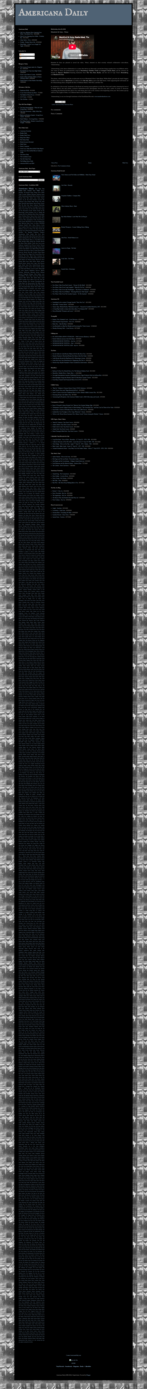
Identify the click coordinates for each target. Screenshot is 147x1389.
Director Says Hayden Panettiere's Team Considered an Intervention (70, 362)
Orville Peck (21, 1019)
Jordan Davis (36, 843)
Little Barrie (24, 906)
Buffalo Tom (31, 547)
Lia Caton (39, 897)
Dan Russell (38, 319)
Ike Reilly (42, 769)
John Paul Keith (36, 830)
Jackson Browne (38, 341)
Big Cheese (39, 517)
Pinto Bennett (38, 390)
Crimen (25, 613)
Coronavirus (24, 605)
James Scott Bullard (29, 787)
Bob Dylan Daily (24, 140)
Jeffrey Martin (36, 261)
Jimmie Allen (30, 818)
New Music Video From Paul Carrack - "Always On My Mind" (69, 285)
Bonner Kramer (41, 531)
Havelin (34, 750)
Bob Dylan (38, 217)
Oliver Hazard (38, 386)
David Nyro (24, 638)
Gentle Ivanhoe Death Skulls (25, 716)
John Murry (31, 352)
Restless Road (27, 1061)
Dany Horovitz (26, 321)
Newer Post (54, 163)
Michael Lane (37, 968)
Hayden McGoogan (23, 337)
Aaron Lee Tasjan (41, 444)
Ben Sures (42, 513)
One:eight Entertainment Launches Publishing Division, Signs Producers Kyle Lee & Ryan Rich (77, 375)
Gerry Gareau (26, 720)
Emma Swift (37, 324)
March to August (23, 370)
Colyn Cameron (22, 317)
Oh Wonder (33, 1012)
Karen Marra (35, 854)
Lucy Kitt (30, 919)
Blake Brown (29, 297)
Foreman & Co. (32, 702)
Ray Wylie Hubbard (23, 1055)
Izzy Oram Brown (38, 772)
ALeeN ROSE (22, 444)
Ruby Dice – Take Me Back (60, 324)
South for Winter (28, 228)
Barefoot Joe (22, 508)
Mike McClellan (30, 977)
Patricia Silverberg (40, 1024)
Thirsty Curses (39, 430)
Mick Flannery (41, 970)
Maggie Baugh (34, 930)
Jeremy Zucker (35, 807)
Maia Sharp (21, 934)
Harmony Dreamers (36, 747)
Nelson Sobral (22, 382)
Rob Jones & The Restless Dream (26, 1073)
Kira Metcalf (31, 359)
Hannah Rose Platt (24, 198)
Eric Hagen (29, 254)
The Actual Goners (23, 415)
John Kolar (34, 828)
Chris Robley (26, 248)
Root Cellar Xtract (27, 1090)
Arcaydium (21, 493)
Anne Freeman (25, 488)
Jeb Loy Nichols (31, 796)
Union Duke (25, 437)
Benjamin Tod (22, 515)
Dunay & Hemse (33, 662)
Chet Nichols (25, 310)
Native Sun (36, 997)
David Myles (41, 250)
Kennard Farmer (27, 870)
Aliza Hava (34, 462)
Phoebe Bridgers (37, 1039)
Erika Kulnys (29, 683)
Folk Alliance (25, 328)
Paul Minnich (32, 1030)
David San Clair (37, 638)
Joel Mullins (39, 823)
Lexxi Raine (27, 897)
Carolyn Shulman (31, 304)
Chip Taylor (31, 310)
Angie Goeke (41, 484)
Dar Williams (28, 625)
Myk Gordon (22, 992)
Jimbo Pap (24, 818)
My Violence (41, 990)
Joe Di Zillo (30, 821)
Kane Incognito (22, 355)
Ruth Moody (41, 1100)
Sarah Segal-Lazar (40, 399)
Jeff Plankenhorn (35, 798)
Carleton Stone (37, 560)
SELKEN (33, 1106)
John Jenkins (29, 828)
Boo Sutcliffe (37, 241)
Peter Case (38, 214)
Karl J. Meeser (22, 856)
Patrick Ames (22, 1026)
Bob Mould (28, 529)
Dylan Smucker (40, 665)
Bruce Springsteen (28, 219)
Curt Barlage (36, 614)
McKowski (26, 272)
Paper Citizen (25, 388)
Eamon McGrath (22, 667)
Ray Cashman (41, 1053)
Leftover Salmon (29, 363)
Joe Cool (25, 821)
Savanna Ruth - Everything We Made (62, 512)
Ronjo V (21, 1088)
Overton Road (38, 1019)
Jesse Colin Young (34, 346)
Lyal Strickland (29, 925)
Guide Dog (24, 740)
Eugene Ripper (32, 687)
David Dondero (25, 634)
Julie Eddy (39, 848)
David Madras (38, 636)
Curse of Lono (29, 614)
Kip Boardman (41, 874)
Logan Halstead (37, 912)
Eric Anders (35, 682)
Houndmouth (38, 763)
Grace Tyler (41, 729)
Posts (22, 54)
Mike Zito (29, 979)
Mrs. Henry (32, 986)
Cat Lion (20, 566)
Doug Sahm (39, 658)
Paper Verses (21, 1024)
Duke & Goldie (22, 324)
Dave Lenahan (41, 631)
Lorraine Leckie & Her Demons (35, 916)
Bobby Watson (28, 531)
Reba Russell (38, 1055)
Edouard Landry (29, 669)
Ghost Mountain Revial (38, 721)
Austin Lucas (29, 500)
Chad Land (27, 567)
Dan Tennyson (29, 620)
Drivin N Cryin (25, 662)
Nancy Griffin (37, 992)
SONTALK (42, 1106)
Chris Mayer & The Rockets (26, 586)
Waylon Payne (28, 439)
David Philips (31, 638)
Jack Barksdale (41, 774)
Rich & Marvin (38, 1062)
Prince (20, 1046)
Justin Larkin (40, 850)
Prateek (24, 391)
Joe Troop (27, 823)
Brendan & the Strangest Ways (37, 299)
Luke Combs (25, 921)
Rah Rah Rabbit (31, 1052)
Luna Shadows (22, 925)
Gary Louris (24, 712)
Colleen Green (41, 315)
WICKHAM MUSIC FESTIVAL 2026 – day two (65, 345)
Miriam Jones (26, 981)
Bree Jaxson (37, 538)
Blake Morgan (22, 241)
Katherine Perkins (40, 859)
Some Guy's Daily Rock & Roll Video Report (31, 148)
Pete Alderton (33, 1035)
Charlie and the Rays (36, 308)
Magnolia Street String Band (25, 932)
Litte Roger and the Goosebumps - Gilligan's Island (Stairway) (68, 461)
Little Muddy (26, 268)
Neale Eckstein (22, 999)
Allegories (24, 464)
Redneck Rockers (40, 1059)
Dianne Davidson (36, 653)
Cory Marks (33, 248)
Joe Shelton (40, 821)
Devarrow (42, 651)
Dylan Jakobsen (37, 663)
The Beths (25, 417)
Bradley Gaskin (30, 537)
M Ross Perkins (29, 203)
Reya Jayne (33, 1061)
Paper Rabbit (41, 1023)
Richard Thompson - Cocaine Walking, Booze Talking (75, 227)
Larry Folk (21, 885)
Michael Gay (25, 966)
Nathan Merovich (40, 995)
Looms (32, 268)
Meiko (43, 961)
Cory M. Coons (36, 317)
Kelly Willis (26, 868)
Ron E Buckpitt (26, 1086)
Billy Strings (35, 201)
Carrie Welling (31, 562)
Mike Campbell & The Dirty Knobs (30, 375)
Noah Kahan (24, 1006)
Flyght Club (33, 700)
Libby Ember (38, 899)
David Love (31, 636)
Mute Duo (25, 990)
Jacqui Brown (41, 778)
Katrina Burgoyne (32, 357)
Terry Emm (36, 413)
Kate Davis (25, 857)
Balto (32, 295)
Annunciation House (23, 489)
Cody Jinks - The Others (67, 258)
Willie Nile (25, 440)
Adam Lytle (38, 451)
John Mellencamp (40, 221)
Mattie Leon (26, 957)
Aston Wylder (22, 498)
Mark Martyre (41, 943)
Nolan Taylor (41, 384)
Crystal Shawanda (40, 613)
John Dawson (41, 263)
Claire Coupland (22, 595)
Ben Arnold (26, 513)
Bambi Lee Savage (35, 506)
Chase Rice (24, 575)
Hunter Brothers (31, 765)
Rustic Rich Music (27, 1100)
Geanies (35, 714)
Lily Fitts (21, 268)
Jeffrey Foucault (22, 799)
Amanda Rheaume (25, 468)
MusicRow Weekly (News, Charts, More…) (64, 373)
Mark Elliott (41, 941)
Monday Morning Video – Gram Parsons (63, 328)
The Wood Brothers (31, 430)
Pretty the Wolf (40, 1044)
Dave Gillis (36, 629)
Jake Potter (21, 783)
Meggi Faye (38, 961)
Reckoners (21, 395)
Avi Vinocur (30, 502)
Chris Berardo (33, 578)
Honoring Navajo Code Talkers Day (62, 395)
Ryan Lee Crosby (30, 227)
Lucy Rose (29, 366)
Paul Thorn (32, 388)
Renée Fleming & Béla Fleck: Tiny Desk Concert (65, 431)
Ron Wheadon (41, 1086)
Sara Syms (39, 1115)
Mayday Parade (36, 959)
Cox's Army (29, 609)
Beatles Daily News (25, 135)
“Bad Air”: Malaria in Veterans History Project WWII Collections (69, 388)
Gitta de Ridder (41, 723)
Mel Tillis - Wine (57, 480)
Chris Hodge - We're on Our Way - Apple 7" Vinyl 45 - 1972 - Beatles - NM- (72, 444)
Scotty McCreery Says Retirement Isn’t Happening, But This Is (69, 360)
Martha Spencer (22, 946)
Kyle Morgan (32, 879)
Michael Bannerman (27, 964)
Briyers (35, 542)
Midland (38, 972)
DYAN (29, 616)
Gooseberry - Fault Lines (59, 510)
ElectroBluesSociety (40, 671)
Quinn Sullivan (37, 1046)
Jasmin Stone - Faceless (59, 517)
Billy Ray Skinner (27, 520)
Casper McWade (25, 564)
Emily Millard (28, 680)
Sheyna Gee (25, 406)
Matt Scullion (22, 955)
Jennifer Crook (25, 803)
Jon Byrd (30, 834)
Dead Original (25, 642)
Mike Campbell (38, 974)
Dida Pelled (42, 323)
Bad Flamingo (36, 504)
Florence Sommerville (26, 700)
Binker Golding (35, 520)
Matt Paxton (36, 954)
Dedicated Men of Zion (34, 323)
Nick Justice (24, 384)
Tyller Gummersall (23, 196)
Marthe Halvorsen (29, 948)
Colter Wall (38, 600)
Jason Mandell (32, 792)
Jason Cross (36, 790)
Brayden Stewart (31, 538)
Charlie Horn (32, 569)
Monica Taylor (22, 984)
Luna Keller (41, 923)
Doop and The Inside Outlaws (29, 658)
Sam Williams (33, 399)
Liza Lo (36, 212)
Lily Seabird (33, 903)
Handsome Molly (24, 90)
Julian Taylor (41, 198)
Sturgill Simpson (26, 411)
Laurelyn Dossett (37, 888)
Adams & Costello (40, 290)
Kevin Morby (39, 357)
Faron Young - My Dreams (60, 478)
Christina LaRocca (35, 591)
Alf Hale (30, 459)
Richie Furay (26, 1068)
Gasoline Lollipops (37, 712)
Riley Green (24, 1070)
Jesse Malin (41, 346)
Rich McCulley (33, 1064)
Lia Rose (36, 223)
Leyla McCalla (34, 897)
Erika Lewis (35, 683)
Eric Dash (40, 682)
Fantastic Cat (22, 694)
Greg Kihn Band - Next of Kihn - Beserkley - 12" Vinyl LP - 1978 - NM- (71, 439)
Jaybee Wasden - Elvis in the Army (61, 456)
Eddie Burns (41, 667)
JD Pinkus (25, 774)
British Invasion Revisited (26, 142)
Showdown (38, 406)
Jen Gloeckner (32, 801)
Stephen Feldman (29, 410)
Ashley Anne (27, 295)
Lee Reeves (41, 894)
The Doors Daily (24, 154)
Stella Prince (21, 410)
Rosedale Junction (30, 1093)
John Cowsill (27, 827)
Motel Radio (26, 986)
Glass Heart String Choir (24, 725)
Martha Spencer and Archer (33, 946)
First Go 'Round (28, 698)
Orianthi (31, 1017)
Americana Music (68, 104)
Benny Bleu (28, 515)
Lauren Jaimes (34, 890)
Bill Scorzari (41, 239)
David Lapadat (25, 636)
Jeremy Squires (26, 263)
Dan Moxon (27, 250)
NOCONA (41, 223)
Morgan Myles (37, 984)
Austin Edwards (41, 498)
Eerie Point (36, 669)
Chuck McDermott (40, 314)
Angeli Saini (35, 484)
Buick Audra (38, 547)
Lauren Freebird (26, 890)
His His (33, 760)
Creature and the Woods (38, 611)
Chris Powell (32, 587)
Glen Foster (32, 725)
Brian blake (34, 540)
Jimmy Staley (25, 819)
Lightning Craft (24, 901)
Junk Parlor (24, 850)
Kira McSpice (22, 876)
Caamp (39, 553)
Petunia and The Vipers (28, 390)
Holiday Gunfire (27, 339)
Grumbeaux (38, 738)
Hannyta (39, 745)
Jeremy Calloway (34, 805)
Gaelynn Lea (21, 709)
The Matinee (39, 424)
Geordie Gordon (35, 718)
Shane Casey (33, 1133)
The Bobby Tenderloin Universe (35, 417)
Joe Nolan (30, 350)
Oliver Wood (28, 1015)
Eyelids (38, 691)
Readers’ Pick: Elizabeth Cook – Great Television (65, 319)
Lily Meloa (26, 903)
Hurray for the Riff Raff (34, 767)
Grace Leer (24, 334)
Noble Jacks (21, 1008)
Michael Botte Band (36, 964)
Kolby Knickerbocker (29, 876)
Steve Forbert (36, 410)
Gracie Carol (21, 731)
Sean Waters (21, 1129)
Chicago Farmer (37, 247)
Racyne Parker (22, 1052)
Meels (26, 961)
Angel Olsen (21, 484)
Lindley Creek (34, 905)
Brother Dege (25, 546)
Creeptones (21, 613)
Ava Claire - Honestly (66, 185)
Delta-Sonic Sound (40, 647)
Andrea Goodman (30, 477)
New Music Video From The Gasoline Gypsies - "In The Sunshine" (70, 294)
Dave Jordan (27, 631)
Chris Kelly (34, 584)
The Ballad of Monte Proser (27, 95)
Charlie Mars (38, 569)
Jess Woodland (25, 810)
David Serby (26, 323)
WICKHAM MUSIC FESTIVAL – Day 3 (63, 343)
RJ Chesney (35, 391)
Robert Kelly (25, 1079)
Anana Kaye (33, 475)
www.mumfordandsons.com (102, 96)
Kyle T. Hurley (33, 361)
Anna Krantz (38, 294)
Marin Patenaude (33, 939)
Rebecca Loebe (40, 225)
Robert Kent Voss (32, 1079)
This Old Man (23, 99)
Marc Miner (39, 936)
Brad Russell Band (40, 535)
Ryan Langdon (22, 227)
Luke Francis (41, 366)
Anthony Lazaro (22, 491)
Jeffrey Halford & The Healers (34, 799)
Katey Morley (33, 355)
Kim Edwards (34, 872)
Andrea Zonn (37, 477)
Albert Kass (24, 455)
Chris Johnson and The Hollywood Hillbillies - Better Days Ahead (78, 175)
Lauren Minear (41, 890)
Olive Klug (41, 1013)
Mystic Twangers (29, 992)
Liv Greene (25, 910)
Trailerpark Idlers (22, 433)
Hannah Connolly (26, 745)
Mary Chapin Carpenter (35, 950)
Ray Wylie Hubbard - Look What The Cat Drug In (74, 216)
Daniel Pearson (37, 622)
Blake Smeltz (29, 241)
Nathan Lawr (40, 274)
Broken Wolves (33, 544)
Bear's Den (32, 217)
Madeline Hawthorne (32, 928)
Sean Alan (35, 1126)
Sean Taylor (26, 401)
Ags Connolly (31, 453)
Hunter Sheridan (25, 767)
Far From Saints (29, 694)
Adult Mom (24, 453)
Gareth (33, 330)
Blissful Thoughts (23, 526)
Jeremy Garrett (22, 807)
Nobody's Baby (28, 1008)
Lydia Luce (36, 925)
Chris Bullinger (37, 310)
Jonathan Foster (36, 839)
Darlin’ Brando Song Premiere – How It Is (63, 321)
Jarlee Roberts (30, 790)
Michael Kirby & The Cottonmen (26, 968)
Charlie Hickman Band (24, 569)
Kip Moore (25, 359)
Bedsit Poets (31, 511)
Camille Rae (41, 557)
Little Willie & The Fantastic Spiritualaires (32, 908)
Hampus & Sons (30, 743)
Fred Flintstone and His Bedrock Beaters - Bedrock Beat (67, 463)
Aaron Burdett (38, 288)
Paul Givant (31, 1028)
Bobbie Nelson (22, 531)
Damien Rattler (41, 616)
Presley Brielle (33, 1044)
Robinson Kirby (37, 1082)
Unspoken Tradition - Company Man (70, 195)
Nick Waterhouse (27, 1004)
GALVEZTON (34, 707)
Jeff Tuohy (42, 798)
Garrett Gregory (32, 711)
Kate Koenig (31, 857)
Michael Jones (32, 966)
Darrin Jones (35, 627)
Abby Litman (41, 448)
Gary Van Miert (29, 257)
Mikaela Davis (31, 974)
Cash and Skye (38, 304)
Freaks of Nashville (40, 703)
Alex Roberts (32, 457)
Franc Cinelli (25, 703)
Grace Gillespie (22, 729)
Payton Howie (22, 1033)
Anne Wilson (33, 488)
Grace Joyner (29, 729)
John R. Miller (38, 352)
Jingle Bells (31, 819)
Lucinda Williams (26, 194)
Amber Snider (33, 468)
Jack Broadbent (29, 776)
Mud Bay (21, 988)
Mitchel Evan (28, 983)
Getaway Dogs (41, 720)
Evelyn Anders (25, 689)
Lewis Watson (22, 897)
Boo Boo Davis (35, 533)
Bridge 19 (39, 540)
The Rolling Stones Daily (26, 161)
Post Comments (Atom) (64, 166)
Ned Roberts (28, 999)
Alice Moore (41, 459)
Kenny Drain (34, 870)
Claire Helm (30, 595)
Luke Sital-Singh (38, 921)
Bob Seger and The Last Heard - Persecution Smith (66, 459)
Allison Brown (29, 464)
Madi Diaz (21, 930)
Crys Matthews (31, 613)
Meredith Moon (32, 963)
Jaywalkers (39, 794)
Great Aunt (42, 334)
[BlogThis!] (58, 102)
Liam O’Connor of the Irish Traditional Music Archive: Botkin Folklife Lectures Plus (74, 392)
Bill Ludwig (24, 518)
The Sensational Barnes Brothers (27, 428)
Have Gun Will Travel (27, 750)
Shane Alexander (26, 1133)
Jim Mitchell (34, 816)
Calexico (23, 555)
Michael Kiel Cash (40, 966)
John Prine (35, 208)
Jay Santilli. (33, 794)
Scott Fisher (21, 401)
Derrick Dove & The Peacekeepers (26, 651)
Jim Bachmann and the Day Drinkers (32, 814)
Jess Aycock (33, 809)
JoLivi (41, 819)
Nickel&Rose (22, 275)
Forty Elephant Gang (32, 328)
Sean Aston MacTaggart (28, 1128)
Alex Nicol (38, 234)
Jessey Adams (26, 812)
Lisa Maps (39, 905)
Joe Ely (31, 208)
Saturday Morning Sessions (28, 1122)
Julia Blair (31, 353)
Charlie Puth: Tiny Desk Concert (61, 429)
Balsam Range (22, 239)
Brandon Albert (37, 537)
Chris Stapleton (22, 314)
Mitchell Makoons (34, 377)
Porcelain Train (35, 1042)
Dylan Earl (24, 663)
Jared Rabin (24, 790)
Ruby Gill (33, 1099)
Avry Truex (36, 502)
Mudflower (26, 988)
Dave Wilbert (22, 633)
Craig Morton (22, 611)
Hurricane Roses (35, 339)
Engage (30, 682)
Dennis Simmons (35, 649)
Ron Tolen (38, 189)
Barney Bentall (36, 295)
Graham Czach (32, 731)
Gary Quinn (29, 712)
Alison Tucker (28, 462)
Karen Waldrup (41, 854)
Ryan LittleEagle (40, 1102)
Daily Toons (23, 144)
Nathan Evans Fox (37, 379)
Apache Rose (29, 491)
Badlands (42, 504)
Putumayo (31, 1046)
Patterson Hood (37, 1026)
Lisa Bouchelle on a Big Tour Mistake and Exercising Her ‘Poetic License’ (71, 326)
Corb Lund (24, 604)
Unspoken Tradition (38, 232)
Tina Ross (42, 431)
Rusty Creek (41, 277)
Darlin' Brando (41, 625)
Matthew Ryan (37, 373)
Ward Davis (21, 439)
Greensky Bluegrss (26, 734)
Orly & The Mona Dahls (39, 1017)
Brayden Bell (24, 538)
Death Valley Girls (36, 644)
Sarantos (40, 1120)
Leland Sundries (29, 212)
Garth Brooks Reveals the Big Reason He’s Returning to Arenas (69, 358)
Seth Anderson (39, 401)
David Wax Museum (27, 640)
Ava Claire (24, 502)
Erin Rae (30, 326)
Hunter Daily (38, 765)
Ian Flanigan (24, 769)
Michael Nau (26, 970)
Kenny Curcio (28, 266)
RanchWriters (21, 1053)
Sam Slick (25, 1113)
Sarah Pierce (32, 1119)
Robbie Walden (37, 1073)
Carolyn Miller (24, 562)
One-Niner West (22, 1017)
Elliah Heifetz (35, 674)
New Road (42, 1001)
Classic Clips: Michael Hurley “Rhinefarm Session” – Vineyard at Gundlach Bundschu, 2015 (76, 307)
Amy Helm (39, 473)
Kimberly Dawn (41, 872)
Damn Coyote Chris (23, 618)
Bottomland (29, 535)
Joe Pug (35, 821)
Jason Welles (39, 792)
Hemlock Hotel (36, 756)
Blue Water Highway (36, 297)
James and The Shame (39, 787)
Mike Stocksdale (22, 979)
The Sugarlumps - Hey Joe (59, 495)
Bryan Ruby (39, 301)
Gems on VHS (41, 714)
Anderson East (22, 477)
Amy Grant (33, 473)
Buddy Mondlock (23, 547)
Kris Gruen (21, 877)
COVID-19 (24, 303)
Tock (43, 285)
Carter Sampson (38, 562)
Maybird (30, 959)
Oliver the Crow (35, 1015)
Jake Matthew (36, 781)
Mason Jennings (28, 952)
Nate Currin (32, 993)
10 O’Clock (23, 97)
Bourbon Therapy (26, 299)
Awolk (41, 502)
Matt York (28, 955)
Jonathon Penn (26, 841)
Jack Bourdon (22, 776)
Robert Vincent (24, 1082)
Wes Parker (34, 439)
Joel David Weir (32, 823)
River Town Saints (27, 395)
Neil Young (24, 381)
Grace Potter (25, 208)
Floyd (35, 256)
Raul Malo (27, 1053)
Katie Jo (26, 865)
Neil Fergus (33, 999)
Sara (35, 1115)
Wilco (36, 286)
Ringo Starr (30, 1070)
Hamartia (24, 743)
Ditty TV (34, 654)
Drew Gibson (33, 660)
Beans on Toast (34, 239)
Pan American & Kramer (32, 1023)
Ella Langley (39, 673)
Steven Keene (37, 203)
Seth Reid (24, 402)
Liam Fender (32, 899)
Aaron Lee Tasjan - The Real (68, 248)
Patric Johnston (32, 1024)
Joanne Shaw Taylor (37, 348)
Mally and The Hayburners (38, 934)
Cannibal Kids (29, 558)
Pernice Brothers (26, 1035)
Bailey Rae (27, 506)
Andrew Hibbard (30, 480)
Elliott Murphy (30, 324)
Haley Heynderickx (36, 741)
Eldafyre (26, 671)
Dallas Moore (32, 319)
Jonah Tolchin (32, 210)
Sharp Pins (29, 1137)
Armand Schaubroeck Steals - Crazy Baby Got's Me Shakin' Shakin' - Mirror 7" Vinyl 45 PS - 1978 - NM (80, 448)
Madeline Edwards (23, 928)
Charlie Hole (21, 308)
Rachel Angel (41, 391)
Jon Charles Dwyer (36, 834)
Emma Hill (25, 221)
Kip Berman (34, 874)
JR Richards (35, 774)
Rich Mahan (26, 1064)
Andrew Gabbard (22, 480)
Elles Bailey (25, 674)
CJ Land (30, 551)
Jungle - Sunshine (57, 508)
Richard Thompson (29, 1066)
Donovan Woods (23, 252)
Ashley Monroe (33, 497)
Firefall (20, 328)
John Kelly (21, 352)
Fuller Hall (24, 707)
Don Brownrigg (30, 656)
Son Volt (39, 279)
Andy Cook (26, 294)
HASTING (42, 740)
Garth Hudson (39, 711)
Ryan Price (21, 1104)
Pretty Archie (29, 391)
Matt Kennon (31, 373)
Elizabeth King (31, 673)
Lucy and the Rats (37, 919)
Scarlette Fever (26, 279)
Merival (39, 963)
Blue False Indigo (37, 526)
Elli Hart (30, 674)
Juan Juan (26, 847)
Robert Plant (21, 1080)
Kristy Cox (41, 877)
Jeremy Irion (28, 807)
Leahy (30, 894)
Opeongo (28, 1017)
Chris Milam (26, 587)
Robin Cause (31, 1082)
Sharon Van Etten (22, 1137)
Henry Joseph (34, 758)
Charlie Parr (22, 247)
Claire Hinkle (37, 595)
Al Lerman (37, 453)
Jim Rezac (40, 816)
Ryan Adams (28, 1102)
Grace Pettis (36, 729)
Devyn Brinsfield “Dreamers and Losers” (63, 311)
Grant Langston (22, 732)
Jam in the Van (41, 783)
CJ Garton (25, 551)
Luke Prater (30, 921)
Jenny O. (37, 803)
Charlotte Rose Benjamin (35, 573)
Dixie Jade (39, 654)
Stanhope (40, 408)
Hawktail (39, 750)
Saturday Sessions (40, 1122)
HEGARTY (21, 741)
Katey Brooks (26, 859)
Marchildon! (35, 937)
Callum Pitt (28, 555)
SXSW (20, 279)
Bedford (42, 509)
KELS (29, 852)
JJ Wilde (27, 341)
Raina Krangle (40, 1052)
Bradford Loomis (22, 537)
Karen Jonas (29, 854)
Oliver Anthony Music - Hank (69, 206)
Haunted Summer (40, 335)
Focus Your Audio (40, 700)
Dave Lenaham (34, 631)
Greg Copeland (41, 734)
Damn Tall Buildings (32, 618)
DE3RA (26, 616)
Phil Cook (38, 1037)
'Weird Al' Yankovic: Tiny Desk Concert (63, 422)
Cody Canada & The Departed (31, 315)
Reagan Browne (31, 1055)
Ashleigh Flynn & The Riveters (30, 237)
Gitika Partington (35, 332)
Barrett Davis (29, 508)
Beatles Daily (23, 133)
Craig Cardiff (41, 609)
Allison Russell (29, 292)
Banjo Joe (42, 506)
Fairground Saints (32, 693)
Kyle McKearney (25, 361)
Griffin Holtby (31, 738)
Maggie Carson (41, 930)
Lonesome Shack (22, 366)
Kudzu (42, 266)
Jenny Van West (26, 805)
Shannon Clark (41, 1135)
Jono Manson (27, 843)
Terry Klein (41, 413)
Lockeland (31, 912)
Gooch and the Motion (39, 727)
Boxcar (34, 535)
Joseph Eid (41, 843)
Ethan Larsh (26, 687)
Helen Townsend (22, 756)
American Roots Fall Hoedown (33, 470)
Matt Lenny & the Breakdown (25, 954)
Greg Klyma (27, 335)
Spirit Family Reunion (32, 408)
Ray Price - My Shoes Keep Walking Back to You (65, 482)
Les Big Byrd (35, 896)
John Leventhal (41, 828)
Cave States (31, 566)
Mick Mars (21, 972)
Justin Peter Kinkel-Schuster (33, 265)
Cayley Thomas (40, 245)
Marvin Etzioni (27, 372)
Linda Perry (27, 905)
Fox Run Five (39, 702)
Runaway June (35, 397)
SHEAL (37, 1106)
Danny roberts (22, 625)
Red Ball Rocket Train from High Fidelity (30, 71)
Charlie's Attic (25, 573)
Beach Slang (27, 509)
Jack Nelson (36, 776)
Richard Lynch (22, 1066)
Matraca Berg (35, 952)
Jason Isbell (29, 261)
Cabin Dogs (29, 303)
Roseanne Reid (22, 1093)
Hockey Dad (38, 760)
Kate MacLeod (22, 223)
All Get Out (39, 462)
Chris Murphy (35, 312)
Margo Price (37, 192)
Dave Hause (41, 629)
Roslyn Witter (33, 1095)
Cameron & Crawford (35, 555)
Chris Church (28, 580)
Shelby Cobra (35, 1137)
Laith (23, 883)
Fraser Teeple (22, 330)
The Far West (36, 421)
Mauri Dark (32, 957)
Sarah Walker (27, 1120)
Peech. (37, 1033)
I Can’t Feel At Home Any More (28, 92)
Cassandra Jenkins (40, 564)
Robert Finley (25, 1077)
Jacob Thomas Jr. (29, 778)
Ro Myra (38, 1071)
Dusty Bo (39, 662)
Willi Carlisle (41, 286)
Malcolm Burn (28, 934)
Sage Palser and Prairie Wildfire (26, 1108)
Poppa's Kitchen (27, 1042)
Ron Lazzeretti (34, 1086)
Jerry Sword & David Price (25, 809)
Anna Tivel (36, 486)
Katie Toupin (24, 357)
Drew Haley (39, 660)
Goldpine (32, 727)
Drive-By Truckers (32, 252)
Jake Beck (21, 781)
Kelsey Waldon (33, 868)
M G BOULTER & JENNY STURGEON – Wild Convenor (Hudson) (71, 336)
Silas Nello (31, 1139)
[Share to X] (60, 102)
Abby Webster (22, 450)
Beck (39, 509)
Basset (27, 239)
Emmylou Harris (25, 682)
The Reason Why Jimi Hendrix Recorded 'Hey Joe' (65, 497)
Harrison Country (26, 749)
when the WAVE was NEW (27, 163)
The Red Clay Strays (27, 205)
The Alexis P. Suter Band (34, 415)
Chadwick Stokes (33, 567)
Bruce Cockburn (32, 301)
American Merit (22, 470)
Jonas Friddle (37, 837)
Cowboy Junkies (22, 609)
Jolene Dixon (24, 834)
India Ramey (22, 259)
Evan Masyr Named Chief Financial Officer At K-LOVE (67, 379)
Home (89, 163)
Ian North (42, 257)
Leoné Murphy (28, 896)
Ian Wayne (37, 769)
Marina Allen (41, 939)
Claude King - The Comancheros (61, 474)
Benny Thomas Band (37, 515)
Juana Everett (32, 847)
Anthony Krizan (41, 489)
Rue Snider (34, 277)
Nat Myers (30, 379)
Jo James (37, 819)
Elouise (26, 676)
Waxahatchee (22, 234)
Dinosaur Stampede (28, 654)
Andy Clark (35, 482)
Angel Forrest (41, 482)
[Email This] (56, 102)
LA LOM (23, 881)
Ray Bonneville (34, 1053)
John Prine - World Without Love (69, 237)
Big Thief (23, 297)
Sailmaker (35, 1108)
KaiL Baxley (38, 852)
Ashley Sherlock (40, 497)
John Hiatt (23, 828)
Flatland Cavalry (36, 698)
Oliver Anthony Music (30, 386)
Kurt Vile (21, 879)
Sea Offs (31, 1126)
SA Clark (28, 1106)
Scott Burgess (35, 1124)
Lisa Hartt (35, 364)
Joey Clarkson (34, 825)
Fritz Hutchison (38, 705)
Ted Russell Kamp (28, 192)
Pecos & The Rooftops (30, 1033)
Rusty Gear (41, 397)
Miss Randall (41, 981)
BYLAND (24, 504)
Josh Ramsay (41, 845)
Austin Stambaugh (36, 500)
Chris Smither (41, 312)
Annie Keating (41, 488)
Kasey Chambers (37, 856)
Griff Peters (25, 738)
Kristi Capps (27, 877)
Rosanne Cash (26, 1091)
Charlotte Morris (29, 247)
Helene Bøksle (29, 756)
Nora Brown (21, 386)
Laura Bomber (33, 887)
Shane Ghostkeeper (36, 402)
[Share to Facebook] (62, 102)
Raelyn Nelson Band (24, 393)
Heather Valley (34, 754)
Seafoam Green (40, 194)
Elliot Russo (21, 676)
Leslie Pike (41, 896)
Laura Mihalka (28, 888)
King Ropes (28, 874)
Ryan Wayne (30, 216)
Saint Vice (40, 1108)
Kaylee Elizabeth (26, 867)
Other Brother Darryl (29, 1019)
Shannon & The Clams (31, 1135)
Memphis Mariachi (23, 963)
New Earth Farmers (30, 382)
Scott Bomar (29, 1124)
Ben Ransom (36, 513)
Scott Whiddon (25, 1126)
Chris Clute (41, 580)
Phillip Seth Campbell (28, 1039)
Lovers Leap (29, 917)
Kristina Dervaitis (35, 877)
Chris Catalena (22, 580)
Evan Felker (39, 687)
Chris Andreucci (25, 578)
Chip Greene (39, 576)
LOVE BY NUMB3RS (36, 881)
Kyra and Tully (38, 879)
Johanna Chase (36, 350)
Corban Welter (31, 604)
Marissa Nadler (22, 941)
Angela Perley (28, 484)
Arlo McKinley (36, 493)
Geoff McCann (22, 718)
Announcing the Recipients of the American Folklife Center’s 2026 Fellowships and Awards (76, 397)
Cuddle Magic (22, 614)
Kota (43, 876)
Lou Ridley (23, 917)
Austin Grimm (22, 500)
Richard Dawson (40, 1064)
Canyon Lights (36, 558)
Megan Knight (32, 961)
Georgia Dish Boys (27, 332)
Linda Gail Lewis (40, 903)
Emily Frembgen (25, 678)
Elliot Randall (41, 674)
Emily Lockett (22, 680)
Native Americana (30, 997)
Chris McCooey (37, 586)
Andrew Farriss (40, 479)
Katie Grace (30, 223)
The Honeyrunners (30, 283)
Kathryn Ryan (30, 863)
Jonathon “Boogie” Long (35, 841)
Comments (24, 58)
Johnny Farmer (37, 832)
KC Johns (26, 852)
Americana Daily (53, 13)
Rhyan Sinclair (30, 1062)
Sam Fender (32, 1110)
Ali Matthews (36, 459)
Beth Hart (25, 517)
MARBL (20, 926)
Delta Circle (32, 647)
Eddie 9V (29, 667)
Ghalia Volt (36, 257)
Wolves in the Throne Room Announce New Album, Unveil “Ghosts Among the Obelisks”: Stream (78, 414)
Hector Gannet (41, 754)
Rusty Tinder (35, 1100)
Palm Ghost (24, 1023)
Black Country (22, 522)
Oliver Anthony (22, 1015)
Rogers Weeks (39, 1084)
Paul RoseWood (40, 1032)
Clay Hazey (31, 596)
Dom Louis (24, 656)
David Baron (38, 633)
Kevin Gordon (36, 266)
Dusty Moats (41, 252)
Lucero (26, 919)
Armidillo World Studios (27, 495)
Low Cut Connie (36, 917)
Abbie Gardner (25, 290)
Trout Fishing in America (33, 433)
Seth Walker (29, 402)
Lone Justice (39, 914)
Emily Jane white (40, 678)
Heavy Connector (24, 146)
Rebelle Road (41, 393)
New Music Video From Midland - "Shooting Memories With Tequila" (71, 292)
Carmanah (24, 304)
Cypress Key (21, 616)
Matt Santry (41, 954)
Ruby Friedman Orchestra (24, 1099)
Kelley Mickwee (40, 867)
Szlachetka (23, 413)
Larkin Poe (42, 883)
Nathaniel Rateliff (23, 225)
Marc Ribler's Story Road (27, 937)
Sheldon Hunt (22, 1139)
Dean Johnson (39, 642)
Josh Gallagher (28, 845)
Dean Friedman (32, 642)
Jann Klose (34, 789)
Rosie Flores (38, 1093)
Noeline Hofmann (37, 1008)
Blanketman (27, 524)
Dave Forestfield (30, 629)
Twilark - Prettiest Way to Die (27, 42)
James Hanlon (22, 785)
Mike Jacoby (29, 975)
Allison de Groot (37, 464)
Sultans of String (35, 411)
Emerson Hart (32, 676)
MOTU (24, 926)
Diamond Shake (28, 653)
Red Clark (34, 1057)
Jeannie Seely (25, 796)
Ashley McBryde (25, 497)
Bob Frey (42, 527)
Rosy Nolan (31, 1097)
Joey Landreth (41, 825)
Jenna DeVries (38, 801)
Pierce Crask (24, 1041)
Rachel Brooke (25, 1050)
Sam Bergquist (25, 1110)
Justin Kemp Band (32, 850)
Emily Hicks (33, 678)
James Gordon (32, 343)
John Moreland (29, 830)
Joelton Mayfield (26, 825)
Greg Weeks (27, 736)
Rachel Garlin (32, 1050)
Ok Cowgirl (39, 1012)
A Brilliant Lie (32, 442)
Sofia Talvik (23, 408)
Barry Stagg (37, 508)
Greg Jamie (21, 736)
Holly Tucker (36, 761)
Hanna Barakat (37, 743)
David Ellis (31, 634)
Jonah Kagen (30, 837)
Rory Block (29, 397)
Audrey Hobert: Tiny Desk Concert (62, 424)
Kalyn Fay (24, 854)
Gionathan (35, 723)
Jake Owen (42, 781)
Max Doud (37, 957)
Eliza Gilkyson (22, 254)
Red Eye (20, 1059)
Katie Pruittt (39, 865)
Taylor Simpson (29, 413)
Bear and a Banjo (34, 509)
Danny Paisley (41, 624)
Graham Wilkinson (40, 731)
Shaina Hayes (37, 1131)
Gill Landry (29, 723)
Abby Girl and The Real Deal (31, 448)
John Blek (42, 350)
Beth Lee (30, 517)
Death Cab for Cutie (27, 644)
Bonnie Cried (21, 533)
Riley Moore (27, 277)
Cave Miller (25, 566)
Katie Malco (39, 355)
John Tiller (24, 832)
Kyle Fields (25, 879)
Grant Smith (29, 732)
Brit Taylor (23, 542)
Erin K (40, 683)
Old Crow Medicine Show (29, 214)
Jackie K (32, 341)
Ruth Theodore (22, 1102)
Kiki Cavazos (28, 872)
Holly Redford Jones (28, 761)
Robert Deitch (35, 1075)
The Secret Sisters (40, 426)
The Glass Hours (29, 422)
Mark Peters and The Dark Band (37, 944)
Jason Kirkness (25, 792)
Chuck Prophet (41, 593)
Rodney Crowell (37, 199)
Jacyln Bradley (22, 780)
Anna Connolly (29, 486)
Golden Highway (25, 727)
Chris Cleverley (35, 580)
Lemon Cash (24, 364)
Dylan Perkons (26, 665)
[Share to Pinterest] (64, 102)
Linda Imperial (22, 905)
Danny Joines (27, 624)
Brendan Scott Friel (23, 301)
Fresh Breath (28, 330)
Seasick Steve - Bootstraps (68, 269)
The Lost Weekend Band (30, 424)
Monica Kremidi (40, 983)
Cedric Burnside (37, 566)
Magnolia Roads (33, 368)
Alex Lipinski (26, 457)
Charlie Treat (28, 308)
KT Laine (33, 852)
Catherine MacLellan (39, 205)
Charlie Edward (41, 567)
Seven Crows (28, 1129)
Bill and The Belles (32, 518)
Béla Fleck (34, 549)
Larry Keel (26, 885)
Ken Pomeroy (39, 868)
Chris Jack (33, 582)
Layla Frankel (26, 894)
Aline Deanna (25, 460)
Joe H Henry (25, 350)
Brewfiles (24, 540)
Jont (31, 843)
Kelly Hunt (21, 868)
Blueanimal (28, 527)
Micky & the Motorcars (30, 972)
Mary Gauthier (35, 372)
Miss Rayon (21, 983)
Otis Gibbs (39, 275)
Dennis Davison (27, 649)
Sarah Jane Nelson (34, 1117)
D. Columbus (25, 319)
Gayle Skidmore (29, 714)
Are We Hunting (28, 493)
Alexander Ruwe (24, 459)
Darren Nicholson (33, 321)
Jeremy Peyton (26, 346)
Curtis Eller (41, 614)
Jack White (41, 776)
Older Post (125, 163)
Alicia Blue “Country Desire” (60, 304)
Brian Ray (28, 540)
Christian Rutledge (27, 589)
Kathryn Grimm (22, 863)
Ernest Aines (25, 685)
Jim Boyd (42, 814)
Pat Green (27, 1024)
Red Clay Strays (40, 1057)
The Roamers (33, 426)
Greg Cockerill (34, 734)
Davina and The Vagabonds (38, 640)
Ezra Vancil (25, 693)
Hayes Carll (25, 752)
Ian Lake (29, 769)
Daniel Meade (29, 622)
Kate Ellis (28, 355)
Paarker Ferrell (38, 1021)
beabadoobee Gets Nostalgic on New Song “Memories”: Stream (69, 412)
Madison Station (27, 930)
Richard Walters (37, 1066)
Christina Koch (26, 591)
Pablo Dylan (32, 225)
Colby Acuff (36, 219)
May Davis (24, 959)
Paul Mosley (39, 1030)
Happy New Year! (27, 747)
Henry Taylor (40, 758)
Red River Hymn (26, 1059)
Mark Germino (22, 943)
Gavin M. (23, 714)
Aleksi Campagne (32, 455)
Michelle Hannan (33, 970)
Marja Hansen (29, 941)
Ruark (43, 1097)
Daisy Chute (39, 248)
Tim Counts (31, 431)
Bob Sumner (35, 529)
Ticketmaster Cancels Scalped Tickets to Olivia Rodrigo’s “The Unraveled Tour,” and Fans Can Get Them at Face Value (83, 407)
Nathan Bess (26, 995)
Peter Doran (39, 1035)
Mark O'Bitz (27, 944)
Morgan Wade (33, 274)
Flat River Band (28, 256)
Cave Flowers (32, 245)
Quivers (42, 1046)
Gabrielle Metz (41, 707)
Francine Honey (41, 328)
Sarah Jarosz (38, 227)
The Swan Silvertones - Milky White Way (31, 111)
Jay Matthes (26, 794)
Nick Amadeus (38, 382)
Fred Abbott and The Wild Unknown (27, 705)
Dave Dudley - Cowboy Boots (60, 476)
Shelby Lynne (41, 1137)
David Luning (34, 250)
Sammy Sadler (25, 1115)
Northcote (37, 1010)
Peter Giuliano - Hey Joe (59, 500)
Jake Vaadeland (27, 783)
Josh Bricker (21, 845)
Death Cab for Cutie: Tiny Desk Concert (63, 427)
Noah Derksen (35, 384)
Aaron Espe (33, 444)
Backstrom (29, 504)
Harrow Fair (34, 749)
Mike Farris (23, 975)
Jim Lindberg (27, 816)
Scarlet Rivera (22, 1124)
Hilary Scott (28, 760)
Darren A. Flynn (22, 627)
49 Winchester (31, 288)
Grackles (26, 731)
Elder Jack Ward (31, 671)
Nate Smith (38, 993)
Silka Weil (36, 1139)
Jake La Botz (25, 343)
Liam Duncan (26, 899)
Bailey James (22, 506)
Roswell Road (25, 1097)
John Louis (26, 352)
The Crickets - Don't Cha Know (61, 465)
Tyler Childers (28, 201)
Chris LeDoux (41, 584)
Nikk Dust (33, 1004)
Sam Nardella (39, 1110)
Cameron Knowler (26, 557)
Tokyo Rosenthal (23, 286)
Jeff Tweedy (41, 344)
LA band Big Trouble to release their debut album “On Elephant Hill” (70, 309)
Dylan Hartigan (30, 663)
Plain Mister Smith (32, 1041)
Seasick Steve (33, 401)
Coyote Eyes (35, 609)
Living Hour (32, 910)
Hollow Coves (31, 221)
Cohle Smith (27, 600)
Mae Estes (21, 368)
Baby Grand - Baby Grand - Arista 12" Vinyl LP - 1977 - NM (68, 446)
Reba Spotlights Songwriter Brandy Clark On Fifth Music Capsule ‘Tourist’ (72, 377)
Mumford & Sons (33, 988)
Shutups (27, 1139)
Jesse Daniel (32, 810)
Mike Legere (21, 377)
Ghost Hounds (29, 721)
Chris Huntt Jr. (22, 582)
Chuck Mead (34, 593)
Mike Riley (27, 377)
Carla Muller (24, 560)
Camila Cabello (34, 557)
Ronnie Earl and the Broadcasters (32, 1088)
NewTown (27, 1003)
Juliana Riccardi (32, 848)
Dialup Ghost (22, 653)
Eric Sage (24, 683)
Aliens (20, 460)
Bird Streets (41, 520)
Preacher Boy (26, 1044)
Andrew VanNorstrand (27, 482)
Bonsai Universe (28, 533)
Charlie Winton (33, 571)
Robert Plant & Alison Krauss (31, 1080)
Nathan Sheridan (22, 997)
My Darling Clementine (33, 990)
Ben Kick (31, 513)
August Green (34, 498)
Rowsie (40, 1097)
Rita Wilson (41, 1070)
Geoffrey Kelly (28, 718)
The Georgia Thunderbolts (35, 281)
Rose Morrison (41, 1091)
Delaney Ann (26, 647)
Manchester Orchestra (31, 936)
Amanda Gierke (37, 466)
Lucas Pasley (21, 919)
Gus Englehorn (31, 740)
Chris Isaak (28, 582)
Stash (43, 408)
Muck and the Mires (39, 986)
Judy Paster (25, 848)
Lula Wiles (35, 923)
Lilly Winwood (38, 901)
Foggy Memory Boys (23, 702)
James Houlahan (28, 785)
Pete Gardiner (38, 388)
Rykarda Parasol (40, 1104)
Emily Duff (22, 207)
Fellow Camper (34, 696)
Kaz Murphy (33, 867)
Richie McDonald (33, 1068)
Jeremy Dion (41, 805)
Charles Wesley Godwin (29, 306)
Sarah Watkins (34, 1120)
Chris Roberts (39, 587)
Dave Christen (27, 190)
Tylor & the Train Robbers (30, 435)
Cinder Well (21, 315)
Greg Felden (21, 335)
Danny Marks (34, 624)
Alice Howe (21, 292)
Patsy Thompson (29, 1026)
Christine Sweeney (31, 314)
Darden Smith (34, 625)
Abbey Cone (38, 446)
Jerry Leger (34, 263)
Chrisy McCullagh (26, 593)
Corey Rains (38, 604)
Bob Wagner (41, 529)
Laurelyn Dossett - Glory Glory (61, 515)
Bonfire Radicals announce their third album (64, 339)
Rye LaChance (33, 1104)
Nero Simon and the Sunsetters (32, 1001)
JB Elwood (38, 259)
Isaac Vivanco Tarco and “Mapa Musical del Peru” (65, 390)
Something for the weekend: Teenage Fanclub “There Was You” (69, 302)
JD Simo (30, 774)
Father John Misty (37, 694)
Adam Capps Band (37, 450)
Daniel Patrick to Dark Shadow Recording (31, 80)
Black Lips (28, 522)
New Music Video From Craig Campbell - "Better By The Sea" (69, 287)
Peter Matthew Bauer (26, 1037)
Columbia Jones (25, 602)
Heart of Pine (38, 752)
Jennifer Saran (31, 803)
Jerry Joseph (41, 807)
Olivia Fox (42, 1015)
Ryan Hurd (34, 1102)
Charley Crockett (40, 196)
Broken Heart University (24, 544)
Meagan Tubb (22, 961)
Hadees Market (27, 741)
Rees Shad (21, 1061)
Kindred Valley (22, 874)
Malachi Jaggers (41, 368)
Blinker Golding (40, 524)
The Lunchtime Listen (25, 156)
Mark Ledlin (35, 943)
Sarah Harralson (25, 1117)
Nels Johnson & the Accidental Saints (36, 381)
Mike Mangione (22, 977)
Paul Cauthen (25, 1028)
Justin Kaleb (22, 265)
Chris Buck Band (40, 578)
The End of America (27, 421)
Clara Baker (26, 596)
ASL (30, 444)
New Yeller (21, 1003)
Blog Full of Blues (25, 137)
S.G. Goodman (22, 1106)
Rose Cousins (33, 1091)
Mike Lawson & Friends (38, 975)
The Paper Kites (37, 285)
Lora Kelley (24, 916)
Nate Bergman (26, 993)
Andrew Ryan (37, 480)
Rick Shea (39, 1068)
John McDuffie (22, 830)
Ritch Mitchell (22, 1071)
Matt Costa (42, 952)
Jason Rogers (26, 344)
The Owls (27, 426)
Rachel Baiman (30, 1048)
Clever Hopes (38, 596)
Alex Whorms (38, 457)
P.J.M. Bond (32, 1021)
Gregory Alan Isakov (35, 736)
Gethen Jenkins (22, 721)
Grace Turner (30, 334)
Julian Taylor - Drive (25, 40)
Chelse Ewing (38, 575)
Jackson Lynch (22, 778)
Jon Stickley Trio (32, 836)
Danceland (42, 620)
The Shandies (28, 232)
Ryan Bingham (22, 399)
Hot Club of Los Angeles (28, 763)
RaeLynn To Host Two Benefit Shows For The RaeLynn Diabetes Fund (71, 371)
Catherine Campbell (24, 245)
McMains (42, 959)
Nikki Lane (29, 384)
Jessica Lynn (33, 198)
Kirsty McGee (38, 359)
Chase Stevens (31, 575)
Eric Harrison (28, 207)
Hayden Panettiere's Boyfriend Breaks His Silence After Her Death (70, 356)
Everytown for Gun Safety (30, 691)
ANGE (26, 444)
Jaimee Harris (35, 780)
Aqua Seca (34, 491)
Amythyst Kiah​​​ (25, 475)
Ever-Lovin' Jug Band (39, 689)
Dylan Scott (33, 665)
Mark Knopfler (29, 943)
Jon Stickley (25, 836)
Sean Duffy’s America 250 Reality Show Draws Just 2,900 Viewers (70, 409)
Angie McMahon (22, 486)
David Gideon (38, 634)
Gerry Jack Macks (33, 720)
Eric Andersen (25, 326)
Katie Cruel (38, 863)
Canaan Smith (22, 558)
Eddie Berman (35, 667)
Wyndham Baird (23, 288)
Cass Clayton (33, 564)
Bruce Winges (31, 546)
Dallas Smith (34, 616)
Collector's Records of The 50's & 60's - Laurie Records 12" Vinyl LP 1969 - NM (73, 442)
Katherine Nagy (32, 859)
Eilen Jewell (22, 203)
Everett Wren (21, 691)
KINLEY (36, 353)
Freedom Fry (40, 256)
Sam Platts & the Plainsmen (35, 1111)
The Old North (29, 285)
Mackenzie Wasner (40, 926)
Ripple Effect (36, 1070)
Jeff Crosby (31, 344)
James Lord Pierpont (37, 785)
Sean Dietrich (36, 1128)
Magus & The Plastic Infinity (38, 932)
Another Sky (30, 489)
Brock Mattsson (40, 542)
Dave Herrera (21, 631)
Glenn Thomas (39, 725)
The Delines (36, 419)
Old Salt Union (27, 1013)
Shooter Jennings (32, 406)
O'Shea (29, 1012)
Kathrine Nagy (41, 861)
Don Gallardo (38, 656)
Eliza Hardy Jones (23, 673)
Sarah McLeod (26, 1119)
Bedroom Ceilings (23, 511)
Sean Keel (42, 1128)
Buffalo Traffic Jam (33, 243)
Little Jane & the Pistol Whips (35, 906)
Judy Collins (25, 353)
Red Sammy (33, 1059)
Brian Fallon (24, 243)
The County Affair (29, 419)
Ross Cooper (39, 1095)
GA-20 (28, 707)
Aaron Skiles (26, 217)
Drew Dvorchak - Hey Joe (59, 493)
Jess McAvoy (39, 809)
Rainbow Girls (33, 393)
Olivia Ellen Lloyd (31, 275)
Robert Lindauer (40, 1079)
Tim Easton (36, 431)
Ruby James (39, 1099)
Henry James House (26, 758)
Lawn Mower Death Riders (33, 892)
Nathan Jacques (33, 995)
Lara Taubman (36, 883)
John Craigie (33, 827)
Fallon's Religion (40, 693)
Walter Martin (30, 286)
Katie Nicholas (32, 865)
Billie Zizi (39, 518)
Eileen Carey (41, 669)
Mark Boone (35, 941)
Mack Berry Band (31, 926)
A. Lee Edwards (40, 442)
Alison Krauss (32, 460)
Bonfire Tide (35, 531)
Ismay (33, 259)
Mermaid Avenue (35, 272)
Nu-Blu (25, 1012)
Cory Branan (31, 605)
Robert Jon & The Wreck (26, 199)
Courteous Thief (22, 607)
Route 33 (36, 1097)
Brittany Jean (30, 542)
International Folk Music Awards (31, 770)
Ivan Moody (30, 772)
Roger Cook (32, 1084)
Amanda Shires (32, 196)
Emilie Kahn (38, 676)
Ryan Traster (27, 1104)
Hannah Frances (33, 745)
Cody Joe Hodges (26, 598)
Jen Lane (21, 346)
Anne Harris (38, 236)
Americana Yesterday (25, 131)
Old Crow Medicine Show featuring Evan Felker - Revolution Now (31, 33)
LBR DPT (28, 881)
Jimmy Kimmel (37, 818)
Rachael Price (24, 1048)
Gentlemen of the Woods (38, 716)
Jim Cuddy (21, 816)
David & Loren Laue (30, 633)
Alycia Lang (36, 292)
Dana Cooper (36, 620)
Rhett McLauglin (40, 1061)
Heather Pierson (26, 754)
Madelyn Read (41, 928)
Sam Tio (28, 399)
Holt (40, 761)
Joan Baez (29, 348)
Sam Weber (31, 1113)
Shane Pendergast (40, 1133)
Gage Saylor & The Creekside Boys (33, 709)
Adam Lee (33, 451)
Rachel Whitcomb (40, 1050)
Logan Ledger (41, 364)
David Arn (39, 321)
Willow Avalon (39, 440)
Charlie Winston (25, 571)
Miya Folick (34, 983)
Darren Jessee (29, 627)
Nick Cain (38, 1003)
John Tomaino (30, 832)
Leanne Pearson (35, 894)
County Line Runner (39, 605)
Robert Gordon (31, 1077)
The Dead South (37, 228)
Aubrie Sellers (28, 498)
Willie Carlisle (30, 234)
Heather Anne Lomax (33, 337)
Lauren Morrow (22, 892)
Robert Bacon (28, 1075)
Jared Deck (39, 789)
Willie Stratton (32, 440)
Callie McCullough (37, 303)
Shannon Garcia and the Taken (33, 404)
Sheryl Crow (33, 279)
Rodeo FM (26, 1084)
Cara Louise (41, 243)
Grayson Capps (35, 732)
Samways (32, 1115)
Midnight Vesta (24, 974)
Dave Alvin (23, 629)
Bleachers (33, 524)
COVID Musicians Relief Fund (31, 553)
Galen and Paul (25, 711)
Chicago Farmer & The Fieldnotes (28, 576)
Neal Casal (42, 997)
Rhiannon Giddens (23, 1062)
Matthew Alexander (35, 955)
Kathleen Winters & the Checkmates (28, 861)
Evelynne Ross (31, 689)
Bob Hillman (22, 529)
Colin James (33, 600)
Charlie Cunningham (39, 306)
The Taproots (39, 428)
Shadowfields (30, 1131)
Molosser (34, 194)
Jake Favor (30, 781)
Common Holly (29, 317)
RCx (20, 1048)
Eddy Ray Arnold (22, 669)
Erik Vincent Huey (37, 254)
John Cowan (21, 827)
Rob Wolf (34, 395)
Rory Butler (34, 1090)
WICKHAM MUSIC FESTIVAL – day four (64, 341)
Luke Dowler (35, 366)
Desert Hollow (37, 651)
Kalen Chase (41, 353)
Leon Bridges (22, 896)
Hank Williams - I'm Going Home (29, 119)
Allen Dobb (32, 236)
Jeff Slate (37, 344)
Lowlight (42, 917)
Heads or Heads (31, 752)
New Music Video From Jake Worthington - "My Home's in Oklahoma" (71, 289)
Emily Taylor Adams (36, 680)
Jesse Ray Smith (23, 348)
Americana (28, 473)
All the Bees (26, 236)
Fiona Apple (41, 696)
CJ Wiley (35, 551)
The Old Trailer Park (25, 159)
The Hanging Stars (38, 422)
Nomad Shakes (25, 1010)
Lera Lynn (30, 364)
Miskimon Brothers (33, 981)
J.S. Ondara (21, 341)
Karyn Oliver (30, 856)
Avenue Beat (41, 237)
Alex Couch (39, 455)
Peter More (33, 1037)
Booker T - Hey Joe (58, 491)
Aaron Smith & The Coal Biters (27, 446)
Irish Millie (41, 339)
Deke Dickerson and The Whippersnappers (33, 645)
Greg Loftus (33, 335)
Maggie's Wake (26, 368)
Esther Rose (31, 685)
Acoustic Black (28, 450)
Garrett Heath (22, 257)
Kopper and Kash (38, 876)
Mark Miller (21, 944)
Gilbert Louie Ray (23, 723)
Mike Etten (41, 375)
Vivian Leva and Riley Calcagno (36, 437)
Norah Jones (32, 1010)
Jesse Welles (36, 190)
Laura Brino (39, 887)
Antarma (35, 489)
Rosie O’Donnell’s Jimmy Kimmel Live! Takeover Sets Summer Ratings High (72, 405)
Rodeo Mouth (23, 397)
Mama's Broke (22, 936)
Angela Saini (32, 294)
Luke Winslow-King (28, 923)
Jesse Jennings (38, 810)
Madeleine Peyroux (34, 270)
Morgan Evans (29, 984)
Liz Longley (26, 912)
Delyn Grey (21, 649)
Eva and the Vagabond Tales (38, 326)
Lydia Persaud (25, 270)
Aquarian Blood (40, 491)
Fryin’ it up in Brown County (27, 74)
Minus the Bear (36, 979)
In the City (21, 770)
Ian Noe (33, 769)
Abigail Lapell (32, 290)
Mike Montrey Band (39, 977)
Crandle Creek (29, 611)
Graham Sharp (36, 334)
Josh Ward (21, 847)
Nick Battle (33, 1003)
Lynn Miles (41, 925)
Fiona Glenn (21, 698)
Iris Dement (29, 259)
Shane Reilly (22, 1135)
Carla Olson (30, 560)
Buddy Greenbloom (40, 546)
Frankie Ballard (31, 703)
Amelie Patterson (40, 468)
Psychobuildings (25, 1046)
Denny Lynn (41, 649)
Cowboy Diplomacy (39, 607)
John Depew (39, 827)
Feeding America (27, 696)
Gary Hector (38, 330)
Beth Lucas (34, 517)
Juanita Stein (39, 847)
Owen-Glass (26, 1021)
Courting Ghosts (30, 607)
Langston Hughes (28, 883)
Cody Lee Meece (36, 598)
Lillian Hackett (31, 901)
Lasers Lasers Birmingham (35, 885)
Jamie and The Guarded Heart (25, 789)
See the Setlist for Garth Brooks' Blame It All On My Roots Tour (69, 354)
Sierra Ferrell (37, 216)
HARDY (37, 740)
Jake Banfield (41, 780)
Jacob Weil (35, 778)
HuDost (25, 765)
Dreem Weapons (26, 660)
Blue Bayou (30, 526)
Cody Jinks (41, 201)
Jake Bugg (25, 781)
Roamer (42, 1071)
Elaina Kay (21, 671)
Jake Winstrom (34, 783)
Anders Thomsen (40, 475)
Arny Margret (36, 495)
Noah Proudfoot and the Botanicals (36, 1006)
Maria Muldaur (25, 939)
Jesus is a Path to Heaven (36, 812)
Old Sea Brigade (35, 1013)
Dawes (20, 642)
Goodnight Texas (36, 207)
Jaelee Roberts (29, 780)
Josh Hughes (35, 845)
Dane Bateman (22, 622)
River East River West (31, 1071)
